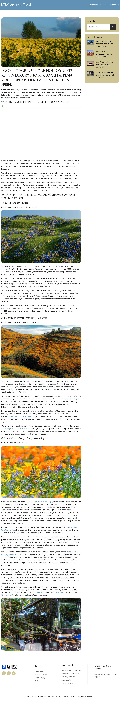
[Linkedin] (14, 673)
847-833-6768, (38, 592)
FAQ (105, 5)
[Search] (113, 27)
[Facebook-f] (4, 673)
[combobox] (98, 27)
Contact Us (114, 5)
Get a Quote (7, 595)
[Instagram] (9, 673)
